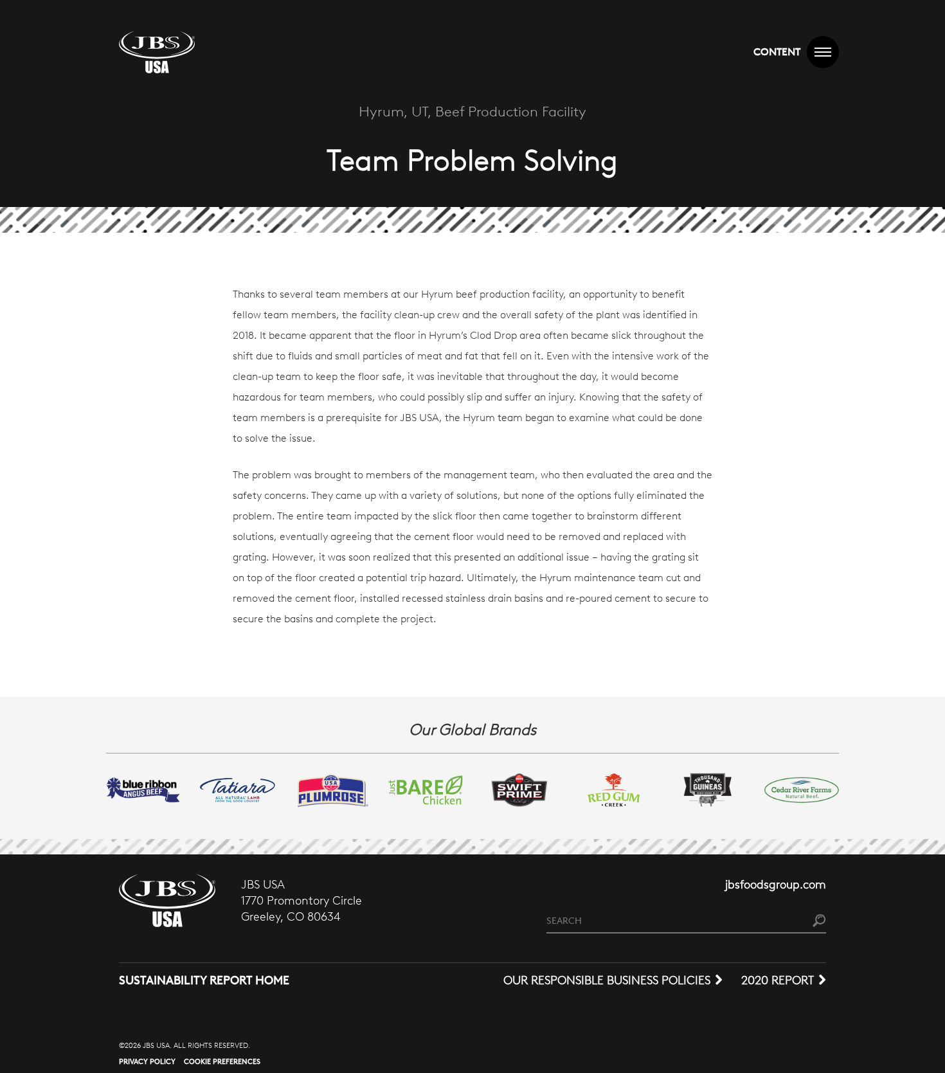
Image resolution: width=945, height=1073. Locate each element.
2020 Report (777, 980)
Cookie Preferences (222, 1061)
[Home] (157, 52)
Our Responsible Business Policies (606, 980)
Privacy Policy (147, 1061)
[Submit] (819, 921)
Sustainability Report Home (204, 980)
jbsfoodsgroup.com (775, 885)
